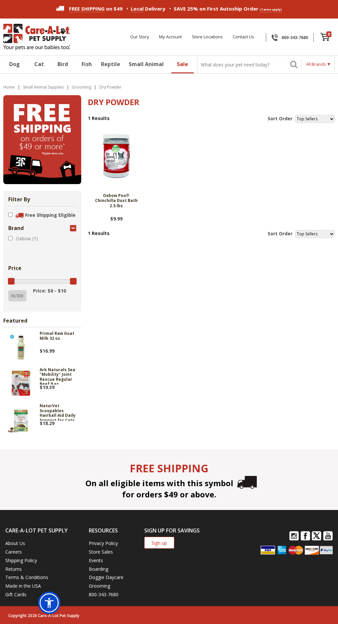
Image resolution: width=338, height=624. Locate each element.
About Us (15, 543)
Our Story (139, 37)
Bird (62, 64)
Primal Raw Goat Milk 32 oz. (57, 336)
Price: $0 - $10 (49, 291)
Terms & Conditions (26, 577)
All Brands (316, 64)
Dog (14, 64)
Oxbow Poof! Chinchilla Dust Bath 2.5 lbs (116, 201)
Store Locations (207, 37)
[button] (49, 602)
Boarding (98, 569)
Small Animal (146, 64)
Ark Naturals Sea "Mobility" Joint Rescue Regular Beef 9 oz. (57, 376)
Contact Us (243, 37)
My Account (170, 37)
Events (96, 560)
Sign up (159, 543)
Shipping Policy (21, 560)
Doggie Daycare (106, 577)
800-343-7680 (295, 37)
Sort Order (280, 118)
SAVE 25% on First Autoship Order (228, 8)
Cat (39, 64)
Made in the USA (23, 586)
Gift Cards (15, 594)
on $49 (95, 8)
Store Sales (101, 552)
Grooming (99, 586)
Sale (182, 64)
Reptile (110, 64)
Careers (13, 552)
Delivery (148, 8)
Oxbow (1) (27, 238)
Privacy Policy (103, 543)
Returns (13, 569)
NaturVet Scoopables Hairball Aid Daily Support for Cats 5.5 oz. (58, 412)
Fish (87, 64)
